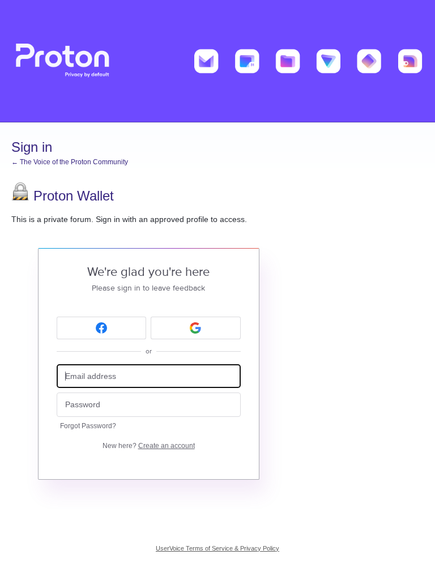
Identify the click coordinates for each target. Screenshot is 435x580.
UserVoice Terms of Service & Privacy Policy (217, 548)
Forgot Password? (88, 426)
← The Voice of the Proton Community (69, 162)
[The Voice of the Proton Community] (217, 61)
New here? (149, 446)
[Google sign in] (196, 328)
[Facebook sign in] (102, 328)
